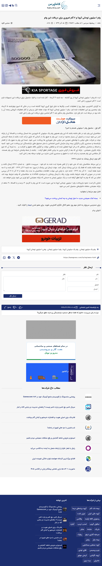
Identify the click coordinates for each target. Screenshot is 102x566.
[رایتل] (88, 448)
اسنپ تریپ (82, 524)
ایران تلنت (81, 513)
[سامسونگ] (88, 397)
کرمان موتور (82, 555)
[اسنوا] (88, 459)
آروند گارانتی (94, 555)
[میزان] (88, 407)
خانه (99, 23)
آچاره (72, 524)
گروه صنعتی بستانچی (91, 545)
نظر (64, 274)
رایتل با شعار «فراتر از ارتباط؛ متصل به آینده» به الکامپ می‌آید (52, 448)
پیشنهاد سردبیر (88, 23)
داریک (97, 529)
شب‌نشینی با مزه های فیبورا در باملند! (61, 427)
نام (98, 274)
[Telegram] (9, 5)
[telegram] (18, 257)
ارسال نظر (13, 296)
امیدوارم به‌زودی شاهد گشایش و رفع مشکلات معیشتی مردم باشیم (50, 438)
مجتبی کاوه (5, 23)
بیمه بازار (96, 539)
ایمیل (97, 284)
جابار (82, 529)
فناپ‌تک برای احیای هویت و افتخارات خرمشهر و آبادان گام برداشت (50, 417)
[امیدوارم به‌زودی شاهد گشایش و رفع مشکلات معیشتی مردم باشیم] (65, 546)
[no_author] (88, 417)
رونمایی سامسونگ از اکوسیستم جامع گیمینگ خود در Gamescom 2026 (49, 396)
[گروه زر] (88, 428)
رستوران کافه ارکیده (92, 518)
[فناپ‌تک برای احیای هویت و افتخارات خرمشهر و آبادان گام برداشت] (65, 530)
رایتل (88, 539)
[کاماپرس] (57, 5)
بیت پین (87, 560)
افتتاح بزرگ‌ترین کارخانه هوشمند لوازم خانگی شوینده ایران (53, 458)
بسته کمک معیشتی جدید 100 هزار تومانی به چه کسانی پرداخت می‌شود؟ (71, 198)
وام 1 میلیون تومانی (54, 249)
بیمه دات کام (94, 508)
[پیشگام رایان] (88, 469)
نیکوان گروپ (94, 524)
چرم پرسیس (94, 550)
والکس (79, 518)
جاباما (89, 529)
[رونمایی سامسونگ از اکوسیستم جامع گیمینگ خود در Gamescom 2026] (65, 509)
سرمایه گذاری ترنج (92, 534)
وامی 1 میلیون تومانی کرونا (36, 249)
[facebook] (9, 257)
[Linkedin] (2, 5)
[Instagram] (6, 5)
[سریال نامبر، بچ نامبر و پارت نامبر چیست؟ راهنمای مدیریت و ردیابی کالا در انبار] (65, 520)
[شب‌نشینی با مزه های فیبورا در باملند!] (65, 539)
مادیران (96, 560)
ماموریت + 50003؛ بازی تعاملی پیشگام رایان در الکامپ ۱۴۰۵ (53, 469)
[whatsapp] (4, 257)
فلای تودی (82, 550)
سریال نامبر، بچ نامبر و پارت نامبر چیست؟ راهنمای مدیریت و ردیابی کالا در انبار (46, 407)
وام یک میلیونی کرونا (70, 249)
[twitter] (13, 257)
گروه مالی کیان (93, 513)
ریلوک (79, 534)
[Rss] (13, 5)
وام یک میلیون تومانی (87, 249)
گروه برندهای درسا (79, 508)
